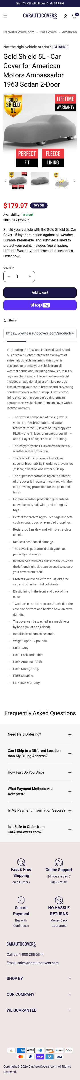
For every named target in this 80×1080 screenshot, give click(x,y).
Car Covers (48, 32)
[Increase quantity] (30, 276)
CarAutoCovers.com (18, 32)
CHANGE (61, 47)
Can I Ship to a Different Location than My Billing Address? (34, 753)
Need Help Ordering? (24, 734)
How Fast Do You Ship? (26, 772)
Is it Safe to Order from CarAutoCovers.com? (26, 829)
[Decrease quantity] (9, 276)
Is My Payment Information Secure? (36, 810)
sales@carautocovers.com (38, 963)
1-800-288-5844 (31, 954)
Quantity (8, 267)
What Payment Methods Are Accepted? (30, 791)
